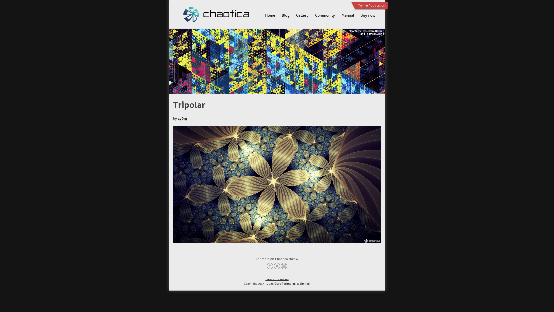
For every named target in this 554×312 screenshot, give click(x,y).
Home (270, 15)
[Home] (220, 15)
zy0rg (182, 118)
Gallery (302, 15)
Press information (277, 279)
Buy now (368, 15)
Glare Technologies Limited (292, 284)
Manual (347, 15)
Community (325, 15)
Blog (286, 15)
